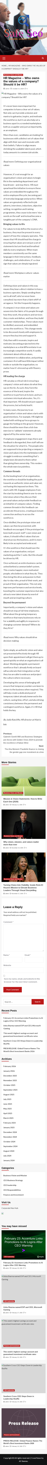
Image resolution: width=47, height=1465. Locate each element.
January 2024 (9, 1160)
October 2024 (9, 1141)
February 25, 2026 (17, 1357)
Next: (24, 749)
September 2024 (10, 1146)
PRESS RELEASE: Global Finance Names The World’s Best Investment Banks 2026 (21, 1049)
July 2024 (7, 1156)
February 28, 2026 (17, 1268)
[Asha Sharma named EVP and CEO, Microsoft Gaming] (24, 1289)
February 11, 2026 (17, 804)
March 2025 (8, 1118)
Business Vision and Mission (13, 75)
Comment (8, 922)
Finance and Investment (13, 1195)
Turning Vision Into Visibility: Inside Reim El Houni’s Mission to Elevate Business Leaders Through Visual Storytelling (23, 888)
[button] (4, 58)
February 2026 (9, 1066)
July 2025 (7, 1099)
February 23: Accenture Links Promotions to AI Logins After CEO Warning (23, 1019)
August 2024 (8, 1151)
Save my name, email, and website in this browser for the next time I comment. (22, 980)
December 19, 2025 (17, 848)
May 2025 (7, 1109)
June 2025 (7, 1104)
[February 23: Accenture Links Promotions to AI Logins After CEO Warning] (24, 1245)
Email (28, 955)
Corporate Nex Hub (10, 1208)
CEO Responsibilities (12, 1190)
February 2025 (9, 1123)
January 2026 (9, 1071)
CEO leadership (9, 1185)
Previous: (23, 738)
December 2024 (10, 1132)
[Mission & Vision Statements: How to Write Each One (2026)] (24, 781)
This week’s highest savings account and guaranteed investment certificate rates (20, 1034)
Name (6, 955)
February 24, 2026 (17, 1401)
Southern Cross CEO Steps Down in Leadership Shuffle (23, 1042)
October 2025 (9, 1085)
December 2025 (10, 1076)
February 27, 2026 (17, 1312)
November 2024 (10, 1137)
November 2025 (10, 1080)
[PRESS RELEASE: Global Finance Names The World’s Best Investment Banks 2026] (24, 1423)
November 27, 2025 (17, 893)
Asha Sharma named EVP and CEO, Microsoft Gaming (22, 1027)
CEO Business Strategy (13, 1180)
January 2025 (9, 1127)
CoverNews (36, 1458)
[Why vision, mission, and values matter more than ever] (24, 824)
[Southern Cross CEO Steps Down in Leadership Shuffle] (24, 1378)
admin (7, 89)
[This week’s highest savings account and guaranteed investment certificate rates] (24, 1334)
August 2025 (8, 1094)
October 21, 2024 (18, 89)
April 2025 (7, 1113)
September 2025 (10, 1090)
